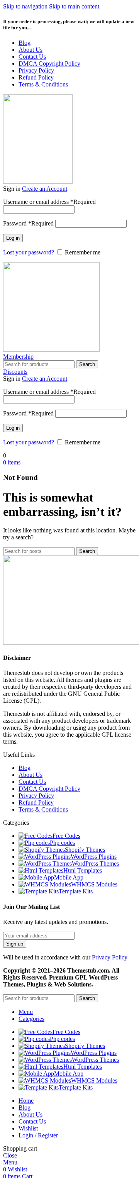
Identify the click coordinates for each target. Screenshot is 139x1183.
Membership (18, 356)
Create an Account (44, 188)
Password (28, 223)
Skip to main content (74, 6)
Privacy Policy (109, 957)
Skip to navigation (26, 6)
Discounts (15, 371)
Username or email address (49, 201)
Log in (13, 238)
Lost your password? (28, 252)
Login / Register (38, 1135)
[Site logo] (38, 181)
